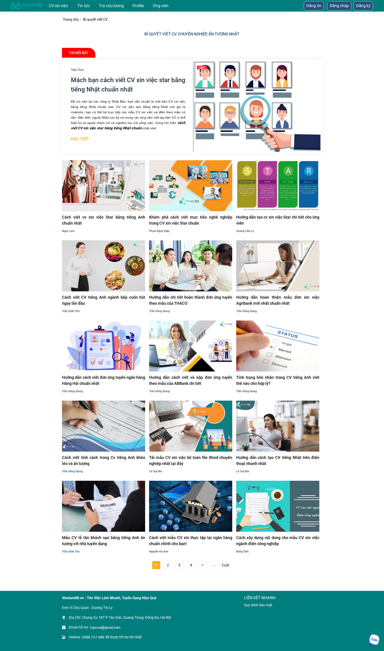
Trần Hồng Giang (159, 311)
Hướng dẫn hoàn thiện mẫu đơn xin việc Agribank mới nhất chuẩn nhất (277, 300)
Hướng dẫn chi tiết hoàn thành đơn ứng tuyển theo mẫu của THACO (190, 300)
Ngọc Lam (68, 231)
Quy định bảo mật (258, 605)
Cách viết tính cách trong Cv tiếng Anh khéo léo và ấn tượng (103, 460)
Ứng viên (160, 5)
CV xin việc (58, 5)
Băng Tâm (242, 551)
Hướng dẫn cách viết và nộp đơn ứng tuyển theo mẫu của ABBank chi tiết (190, 380)
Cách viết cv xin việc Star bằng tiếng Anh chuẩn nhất (103, 220)
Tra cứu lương (111, 5)
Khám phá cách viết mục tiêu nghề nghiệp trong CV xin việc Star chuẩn (190, 220)
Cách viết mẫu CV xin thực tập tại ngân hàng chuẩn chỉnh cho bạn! (190, 540)
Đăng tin (313, 5)
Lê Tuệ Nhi (155, 471)
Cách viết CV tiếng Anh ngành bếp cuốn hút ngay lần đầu (103, 300)
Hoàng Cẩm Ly (245, 231)
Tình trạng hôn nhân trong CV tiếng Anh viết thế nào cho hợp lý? (277, 380)
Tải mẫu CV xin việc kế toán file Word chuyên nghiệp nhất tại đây (190, 460)
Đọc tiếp (80, 138)
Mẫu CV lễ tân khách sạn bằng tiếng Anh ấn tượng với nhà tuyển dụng (103, 540)
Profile (138, 5)
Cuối (225, 565)
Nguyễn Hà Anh (158, 551)
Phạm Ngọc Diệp (159, 231)
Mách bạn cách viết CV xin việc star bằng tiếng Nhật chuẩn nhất (128, 84)
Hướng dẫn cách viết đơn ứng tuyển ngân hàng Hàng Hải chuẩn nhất (103, 380)
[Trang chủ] (26, 5)
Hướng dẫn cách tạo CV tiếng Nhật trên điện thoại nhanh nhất (277, 460)
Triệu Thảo (77, 69)
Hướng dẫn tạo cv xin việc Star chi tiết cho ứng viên (277, 220)
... (214, 565)
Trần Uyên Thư (71, 311)
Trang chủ (70, 19)
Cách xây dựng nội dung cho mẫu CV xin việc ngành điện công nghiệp (277, 540)
